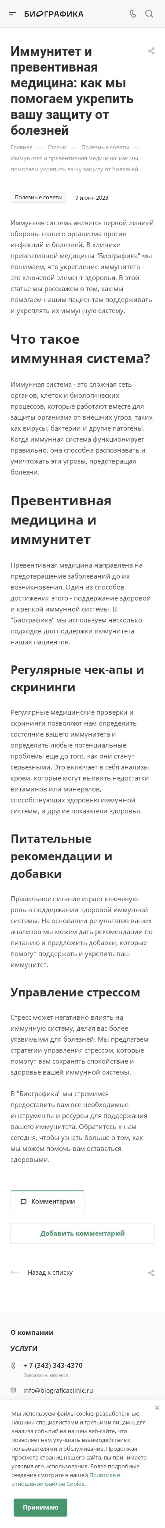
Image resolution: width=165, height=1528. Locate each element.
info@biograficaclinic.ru (58, 1390)
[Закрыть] (157, 1408)
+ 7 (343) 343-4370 (53, 1365)
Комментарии (53, 1201)
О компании (32, 1332)
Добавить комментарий (82, 1233)
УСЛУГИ (24, 1348)
